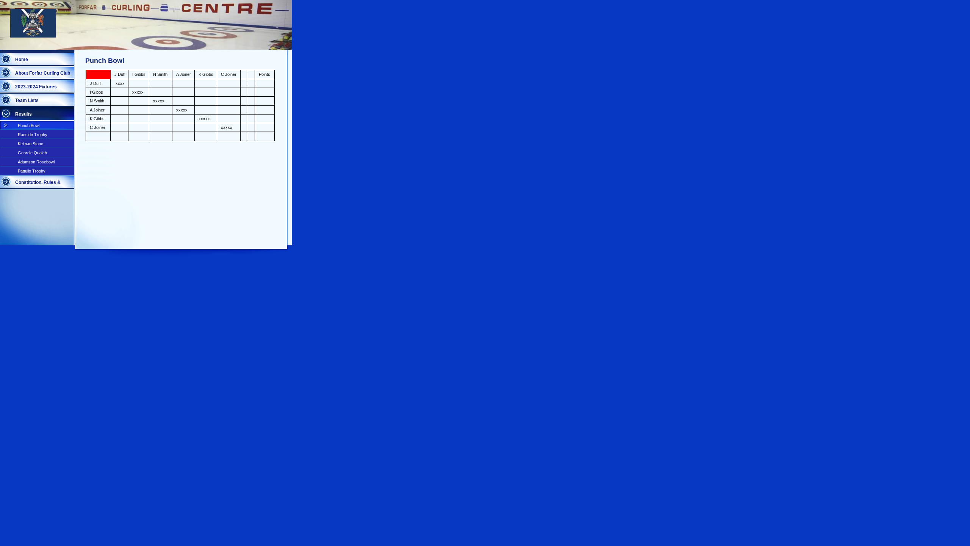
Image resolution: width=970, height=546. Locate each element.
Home (21, 59)
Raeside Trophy (32, 134)
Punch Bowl (28, 125)
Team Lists (27, 100)
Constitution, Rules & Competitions (38, 184)
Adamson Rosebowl (36, 162)
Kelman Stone (30, 143)
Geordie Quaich (32, 153)
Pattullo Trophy (31, 171)
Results (23, 114)
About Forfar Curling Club (42, 73)
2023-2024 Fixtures (36, 86)
